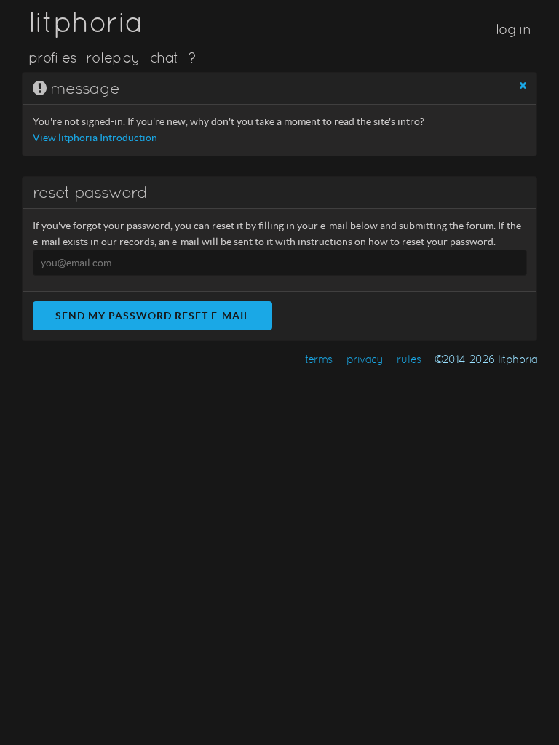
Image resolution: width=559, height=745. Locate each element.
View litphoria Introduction (95, 137)
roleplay (113, 57)
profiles (52, 57)
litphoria (85, 22)
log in (513, 29)
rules (409, 359)
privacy (365, 359)
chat (164, 57)
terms (319, 359)
